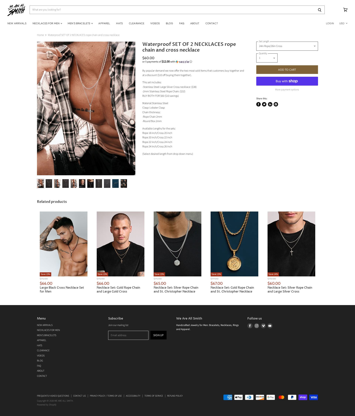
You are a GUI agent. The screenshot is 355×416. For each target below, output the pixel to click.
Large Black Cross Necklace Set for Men (62, 289)
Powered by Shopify (46, 404)
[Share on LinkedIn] (270, 104)
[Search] (320, 10)
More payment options (287, 89)
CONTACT (211, 23)
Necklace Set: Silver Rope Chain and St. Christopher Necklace (176, 289)
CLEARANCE (136, 23)
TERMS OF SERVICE (153, 396)
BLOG (169, 23)
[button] (193, 62)
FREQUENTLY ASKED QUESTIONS (53, 396)
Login (330, 23)
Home (40, 35)
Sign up (158, 335)
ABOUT (194, 23)
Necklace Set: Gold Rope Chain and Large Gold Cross (118, 289)
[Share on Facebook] (258, 104)
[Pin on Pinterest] (276, 104)
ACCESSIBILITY (133, 396)
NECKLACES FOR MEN (46, 23)
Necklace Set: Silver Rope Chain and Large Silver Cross (290, 289)
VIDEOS (155, 23)
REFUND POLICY (175, 396)
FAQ (181, 23)
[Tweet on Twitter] (264, 104)
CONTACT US (79, 396)
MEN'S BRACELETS (79, 23)
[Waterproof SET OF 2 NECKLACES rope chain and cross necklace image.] (86, 108)
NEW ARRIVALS (16, 23)
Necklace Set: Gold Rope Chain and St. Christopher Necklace (232, 289)
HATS (119, 23)
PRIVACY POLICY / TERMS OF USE (106, 396)
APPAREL (104, 23)
